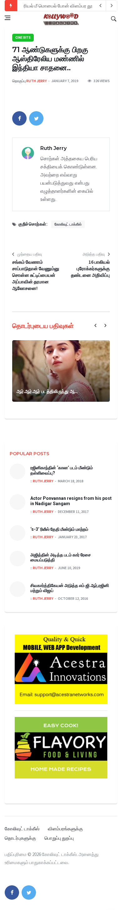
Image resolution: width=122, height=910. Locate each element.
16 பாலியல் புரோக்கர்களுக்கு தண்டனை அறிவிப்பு (90, 268)
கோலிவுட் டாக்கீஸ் (68, 224)
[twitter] (36, 118)
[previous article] (111, 5)
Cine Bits (23, 37)
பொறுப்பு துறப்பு (59, 838)
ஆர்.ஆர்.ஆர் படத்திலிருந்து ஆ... (47, 391)
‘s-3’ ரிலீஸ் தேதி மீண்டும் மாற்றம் (59, 529)
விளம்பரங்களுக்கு (65, 829)
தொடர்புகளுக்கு (20, 838)
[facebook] (19, 118)
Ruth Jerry (36, 80)
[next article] (100, 5)
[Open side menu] (7, 18)
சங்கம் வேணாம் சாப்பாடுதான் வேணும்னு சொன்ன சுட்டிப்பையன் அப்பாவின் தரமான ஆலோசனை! (35, 275)
